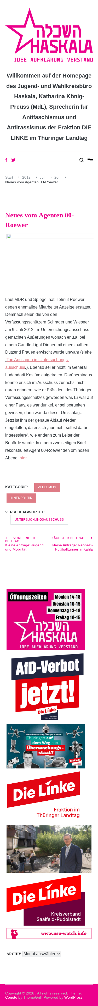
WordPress (73, 997)
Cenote (11, 997)
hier (23, 458)
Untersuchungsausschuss (39, 519)
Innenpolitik (21, 498)
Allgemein (47, 487)
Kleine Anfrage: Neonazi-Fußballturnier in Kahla (72, 543)
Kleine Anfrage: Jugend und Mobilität (24, 543)
